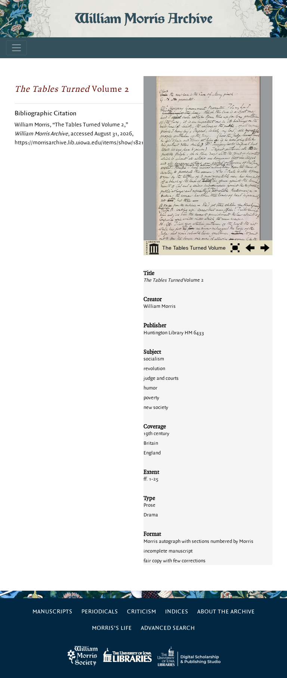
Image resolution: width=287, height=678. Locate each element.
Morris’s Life (112, 628)
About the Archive (226, 611)
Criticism (141, 611)
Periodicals (99, 611)
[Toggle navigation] (16, 47)
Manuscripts (52, 611)
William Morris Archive (143, 18)
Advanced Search (168, 628)
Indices (176, 611)
